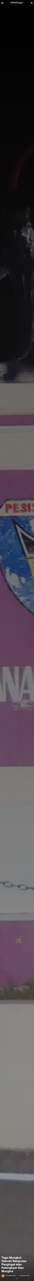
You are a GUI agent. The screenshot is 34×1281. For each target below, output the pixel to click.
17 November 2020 (24, 1275)
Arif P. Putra (12, 1275)
